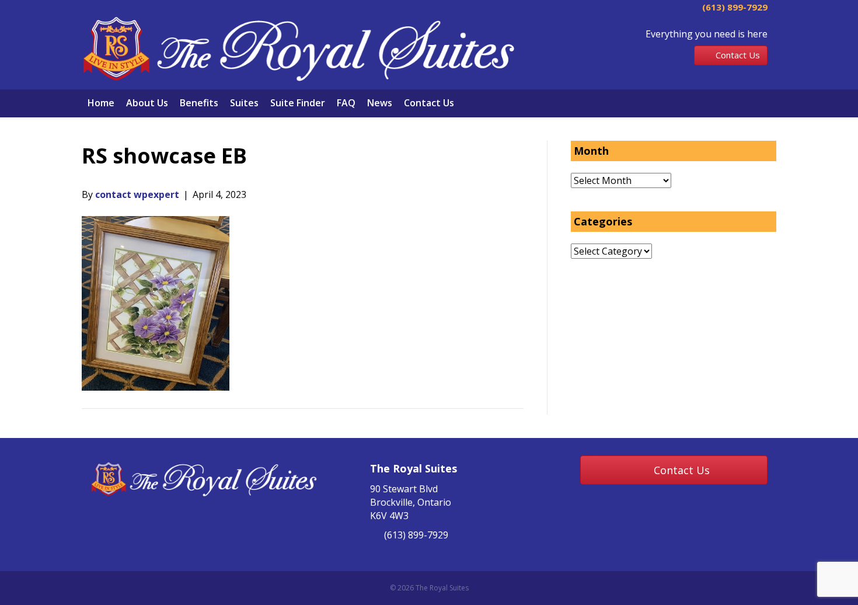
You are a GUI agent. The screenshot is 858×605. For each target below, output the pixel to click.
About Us (147, 102)
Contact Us (429, 102)
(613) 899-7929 (734, 7)
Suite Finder (297, 102)
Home (101, 102)
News (379, 102)
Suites (244, 102)
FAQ (346, 102)
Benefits (199, 102)
